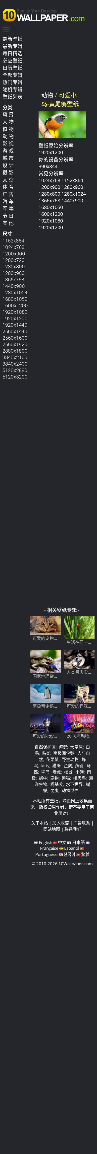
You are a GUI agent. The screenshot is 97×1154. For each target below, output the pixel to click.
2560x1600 (15, 337)
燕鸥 (79, 766)
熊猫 (66, 778)
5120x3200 (15, 376)
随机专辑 (12, 89)
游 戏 (8, 151)
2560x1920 (14, 344)
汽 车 (8, 201)
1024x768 (13, 247)
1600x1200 (15, 305)
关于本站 (39, 823)
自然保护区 (45, 747)
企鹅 (68, 766)
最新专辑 (12, 46)
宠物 (54, 778)
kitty (45, 766)
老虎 (56, 772)
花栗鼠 (52, 759)
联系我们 (72, 829)
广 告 (8, 194)
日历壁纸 (12, 68)
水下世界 (74, 784)
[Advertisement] (62, 421)
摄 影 (8, 172)
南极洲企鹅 (63, 753)
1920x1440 (14, 324)
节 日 (8, 216)
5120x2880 (14, 370)
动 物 (8, 136)
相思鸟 (79, 778)
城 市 (8, 158)
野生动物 (70, 759)
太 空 (8, 179)
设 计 (8, 165)
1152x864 (13, 240)
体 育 (8, 187)
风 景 (8, 114)
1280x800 (13, 266)
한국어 (69, 854)
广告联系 (81, 823)
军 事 (8, 208)
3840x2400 (15, 363)
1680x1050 (15, 299)
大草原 (76, 747)
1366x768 (13, 279)
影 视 (8, 143)
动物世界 (70, 790)
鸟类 (46, 753)
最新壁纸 (12, 39)
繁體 (85, 854)
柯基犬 (56, 784)
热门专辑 (12, 82)
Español (71, 848)
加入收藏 (60, 823)
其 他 (8, 223)
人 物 (8, 122)
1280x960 (13, 273)
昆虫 (54, 790)
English (45, 842)
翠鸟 (45, 772)
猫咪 (56, 766)
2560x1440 (14, 331)
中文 (62, 842)
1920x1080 (15, 311)
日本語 (78, 842)
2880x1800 (15, 350)
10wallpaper (46, 14)
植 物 (8, 129)
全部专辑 (12, 75)
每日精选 (12, 53)
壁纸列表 (12, 96)
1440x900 (13, 286)
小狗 (79, 772)
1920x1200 (15, 318)
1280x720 (13, 260)
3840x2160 (14, 357)
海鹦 (63, 747)
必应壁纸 (12, 60)
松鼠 (68, 772)
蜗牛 (43, 778)
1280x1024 (14, 292)
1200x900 (13, 253)
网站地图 (51, 829)
